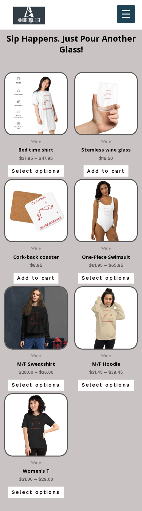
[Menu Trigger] (126, 14)
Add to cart (106, 171)
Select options (36, 171)
